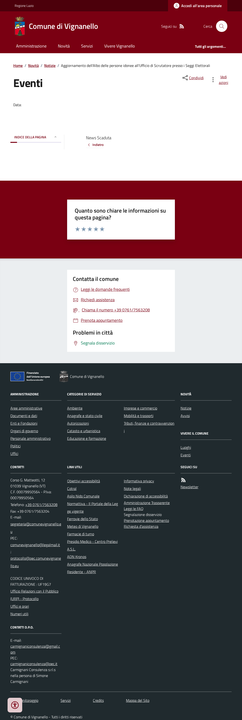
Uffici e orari (19, 606)
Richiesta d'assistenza (141, 526)
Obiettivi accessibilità (83, 481)
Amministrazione (31, 46)
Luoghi (186, 447)
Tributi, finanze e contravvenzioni (149, 427)
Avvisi (185, 416)
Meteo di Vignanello (82, 526)
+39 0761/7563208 (41, 504)
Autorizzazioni (78, 423)
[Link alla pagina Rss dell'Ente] (183, 480)
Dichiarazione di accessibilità (146, 496)
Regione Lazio (24, 5)
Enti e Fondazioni (23, 423)
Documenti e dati (23, 416)
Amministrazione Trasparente (147, 503)
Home (18, 65)
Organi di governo (24, 431)
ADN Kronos (76, 556)
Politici (15, 446)
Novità (64, 46)
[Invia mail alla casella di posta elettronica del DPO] (35, 649)
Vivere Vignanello (119, 46)
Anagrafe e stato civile (84, 416)
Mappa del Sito (137, 700)
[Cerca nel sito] (219, 26)
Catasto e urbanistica (83, 431)
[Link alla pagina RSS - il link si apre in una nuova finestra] (182, 26)
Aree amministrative (26, 408)
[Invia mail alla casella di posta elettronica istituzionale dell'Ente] (35, 527)
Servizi (87, 46)
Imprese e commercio (140, 408)
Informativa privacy (139, 481)
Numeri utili (19, 614)
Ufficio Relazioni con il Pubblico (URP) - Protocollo (34, 595)
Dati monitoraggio (24, 700)
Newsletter (189, 487)
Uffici (14, 453)
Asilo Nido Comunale (83, 496)
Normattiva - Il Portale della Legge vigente (92, 507)
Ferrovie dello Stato (82, 519)
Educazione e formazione (86, 438)
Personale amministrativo (30, 438)
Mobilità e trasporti (138, 416)
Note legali (132, 488)
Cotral (72, 488)
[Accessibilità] (15, 705)
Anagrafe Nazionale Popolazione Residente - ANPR (92, 568)
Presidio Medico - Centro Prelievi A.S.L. (92, 545)
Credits (98, 700)
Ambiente (74, 408)
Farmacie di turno (80, 534)
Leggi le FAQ (133, 508)
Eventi (186, 455)
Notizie (50, 65)
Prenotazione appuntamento (146, 520)
